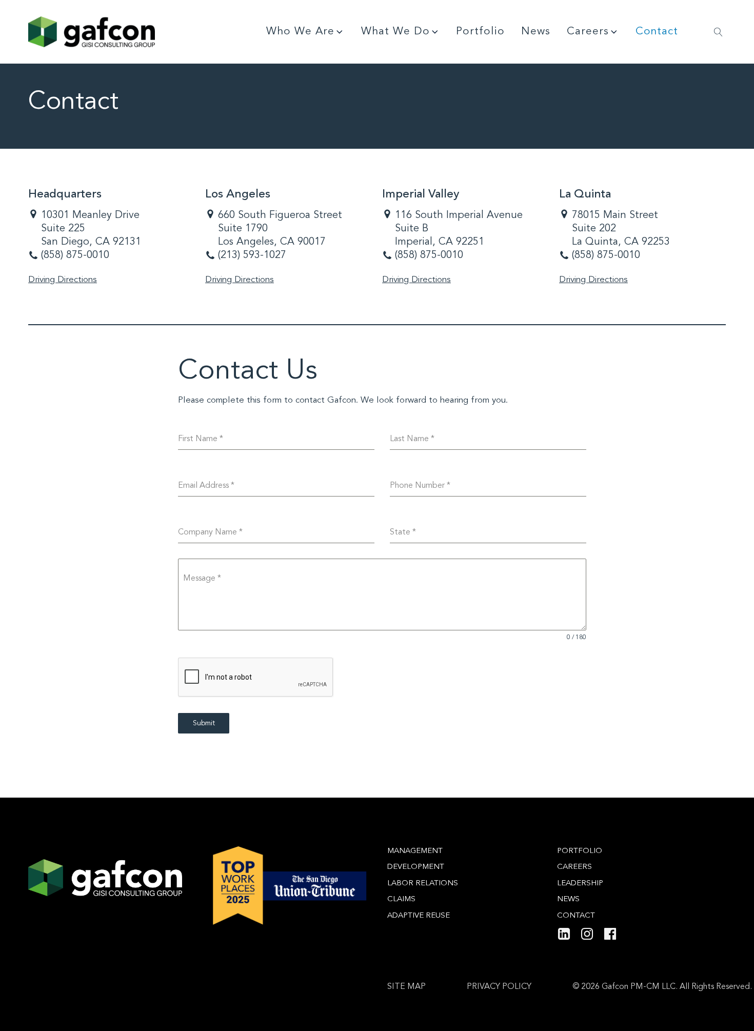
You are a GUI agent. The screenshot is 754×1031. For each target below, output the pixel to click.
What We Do (395, 31)
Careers (588, 31)
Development (415, 867)
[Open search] (718, 32)
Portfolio (480, 31)
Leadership (580, 883)
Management (415, 851)
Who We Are (300, 31)
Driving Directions (62, 279)
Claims (401, 899)
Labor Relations (422, 883)
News (535, 31)
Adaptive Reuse (418, 916)
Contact (657, 31)
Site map (406, 987)
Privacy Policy (499, 987)
